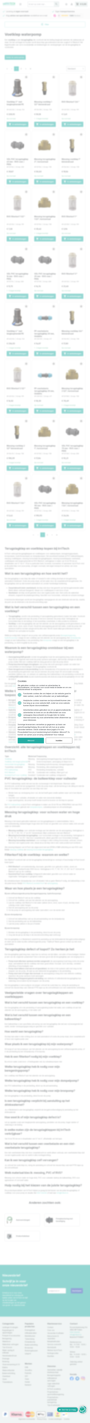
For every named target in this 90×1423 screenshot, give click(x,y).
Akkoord (31, 741)
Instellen (59, 741)
